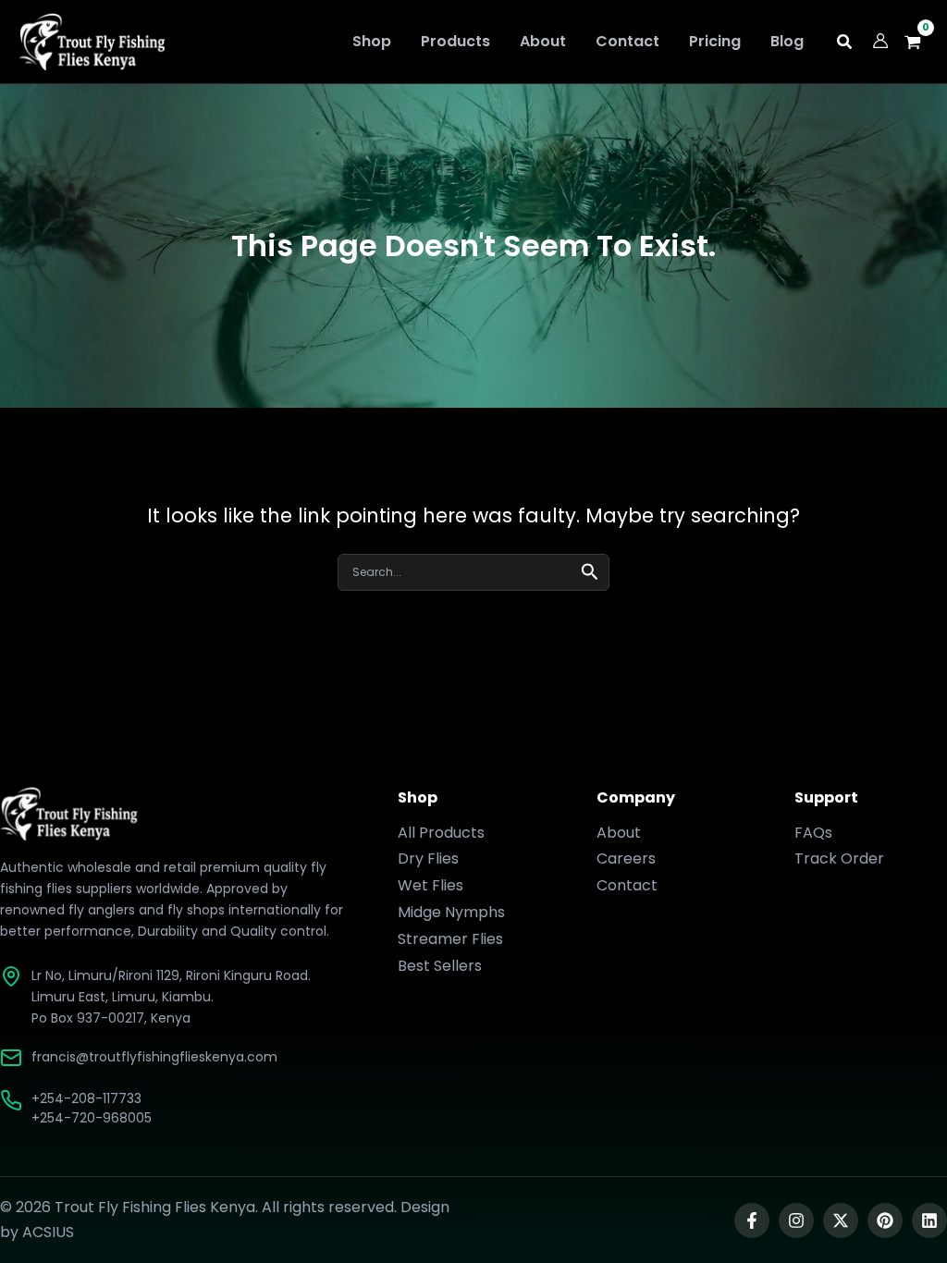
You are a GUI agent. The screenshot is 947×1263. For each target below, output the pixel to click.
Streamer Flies (450, 939)
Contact (627, 885)
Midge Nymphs (451, 912)
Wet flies (430, 885)
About (618, 832)
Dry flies (428, 858)
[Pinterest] (885, 1220)
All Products (441, 832)
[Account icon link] (880, 40)
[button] (845, 43)
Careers (626, 858)
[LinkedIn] (929, 1220)
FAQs (813, 832)
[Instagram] (796, 1220)
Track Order (839, 858)
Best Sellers (440, 965)
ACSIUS (48, 1232)
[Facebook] (751, 1220)
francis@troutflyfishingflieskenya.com (154, 1057)
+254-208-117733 (86, 1098)
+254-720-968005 (91, 1118)
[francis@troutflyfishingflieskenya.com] (11, 1058)
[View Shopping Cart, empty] (918, 42)
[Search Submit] (590, 570)
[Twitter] (840, 1220)
